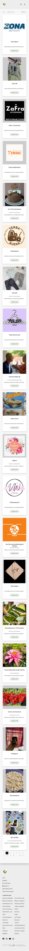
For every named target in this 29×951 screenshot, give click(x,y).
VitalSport (14, 754)
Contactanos (6, 883)
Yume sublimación (14, 167)
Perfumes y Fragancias (20, 931)
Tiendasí (10, 945)
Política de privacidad (7, 891)
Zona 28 (14, 83)
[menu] (25, 4)
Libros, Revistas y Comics (9, 909)
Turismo (17, 922)
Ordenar (23, 12)
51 (23, 855)
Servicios (17, 911)
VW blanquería (14, 502)
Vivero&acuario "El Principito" (14, 628)
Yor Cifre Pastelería (14, 209)
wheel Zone (14, 419)
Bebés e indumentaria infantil (9, 901)
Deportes (5, 920)
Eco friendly (17, 917)
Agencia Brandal (21, 945)
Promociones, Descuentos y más (10, 925)
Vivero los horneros (14, 712)
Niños (3, 928)
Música (16, 909)
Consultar (14, 50)
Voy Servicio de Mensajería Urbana (15, 545)
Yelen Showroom (14, 335)
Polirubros (5, 931)
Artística (17, 933)
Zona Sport (14, 42)
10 (13, 855)
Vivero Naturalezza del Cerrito (14, 670)
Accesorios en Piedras (20, 928)
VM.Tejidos (14, 586)
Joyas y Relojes (6, 906)
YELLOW (14, 293)
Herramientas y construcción (9, 903)
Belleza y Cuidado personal (21, 901)
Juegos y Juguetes (19, 906)
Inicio (3, 12)
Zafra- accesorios (14, 125)
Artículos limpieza (7, 917)
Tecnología (5, 922)
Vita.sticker (14, 837)
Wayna (14, 460)
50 (20, 855)
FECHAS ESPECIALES (20, 925)
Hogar (16, 914)
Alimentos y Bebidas (7, 898)
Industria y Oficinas (19, 903)
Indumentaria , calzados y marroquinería (12, 911)
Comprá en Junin (11, 12)
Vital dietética (14, 795)
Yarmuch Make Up (14, 377)
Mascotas (17, 920)
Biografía (4, 880)
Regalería (4, 933)
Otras (3, 914)
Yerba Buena (14, 251)
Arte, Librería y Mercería (21, 898)
